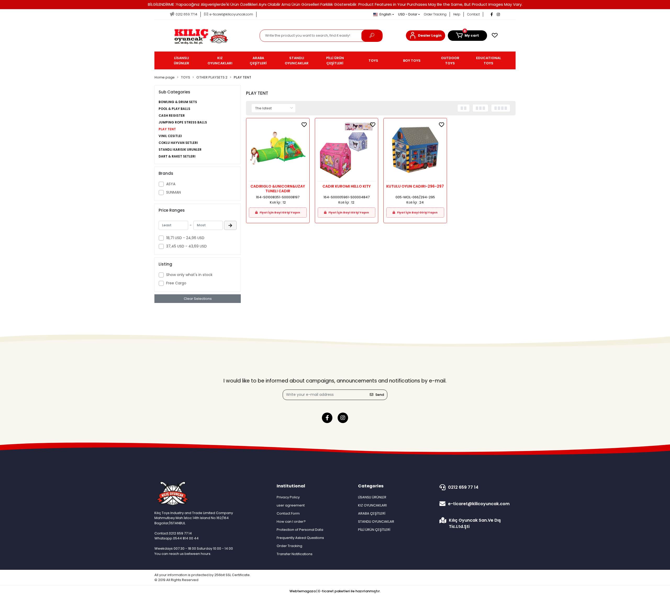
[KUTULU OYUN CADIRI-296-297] (415, 151)
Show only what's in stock (189, 274)
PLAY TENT (167, 129)
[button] (425, 35)
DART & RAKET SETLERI (177, 156)
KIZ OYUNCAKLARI (372, 505)
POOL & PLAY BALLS (174, 108)
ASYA (170, 184)
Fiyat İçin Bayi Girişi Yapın (279, 212)
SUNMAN (173, 192)
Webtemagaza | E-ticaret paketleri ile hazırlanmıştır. (335, 591)
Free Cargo (176, 283)
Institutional (291, 486)
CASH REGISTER (172, 115)
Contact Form (288, 513)
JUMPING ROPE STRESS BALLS (183, 122)
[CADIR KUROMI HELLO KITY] (347, 151)
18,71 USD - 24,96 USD (185, 237)
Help (456, 14)
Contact (473, 14)
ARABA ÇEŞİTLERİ (371, 513)
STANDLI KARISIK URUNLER (180, 149)
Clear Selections (198, 298)
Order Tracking (435, 14)
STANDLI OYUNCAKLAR (376, 521)
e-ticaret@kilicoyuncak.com (479, 504)
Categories (370, 486)
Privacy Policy (288, 497)
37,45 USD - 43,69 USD (186, 246)
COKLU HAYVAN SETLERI (178, 142)
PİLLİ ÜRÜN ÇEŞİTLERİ (374, 529)
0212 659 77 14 (463, 487)
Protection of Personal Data (300, 529)
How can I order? (291, 521)
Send (379, 394)
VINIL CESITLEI (170, 136)
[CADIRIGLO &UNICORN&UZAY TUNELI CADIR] (278, 151)
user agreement (291, 505)
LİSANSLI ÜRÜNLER (372, 497)
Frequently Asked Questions (300, 537)
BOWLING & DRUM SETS (178, 102)
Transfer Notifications (294, 553)
